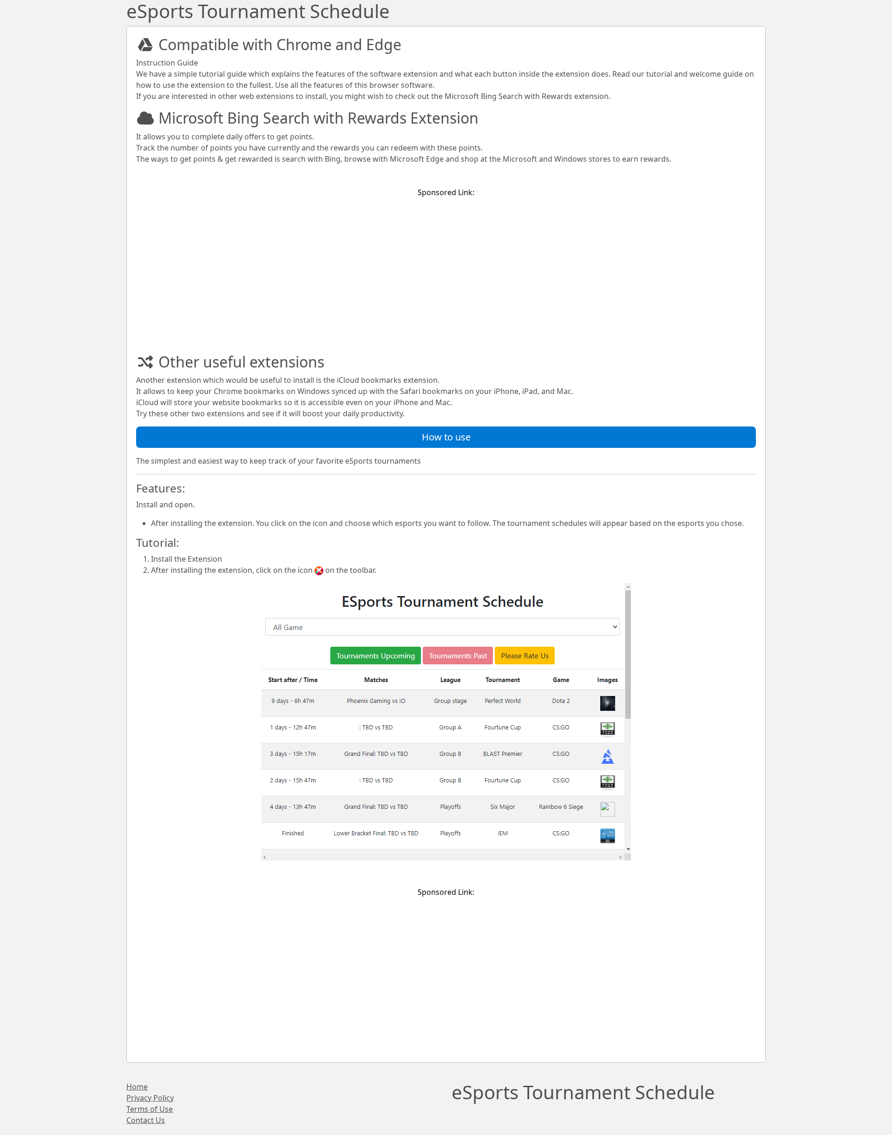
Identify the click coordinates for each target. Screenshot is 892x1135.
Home (137, 1087)
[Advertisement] (446, 270)
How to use (446, 437)
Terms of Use (149, 1109)
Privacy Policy (150, 1098)
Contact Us (145, 1120)
